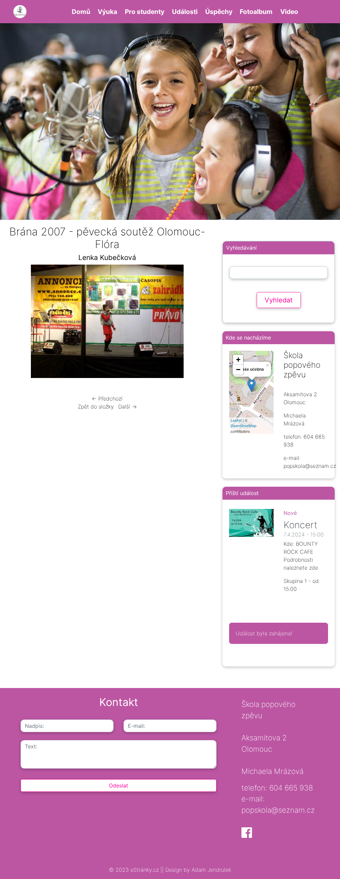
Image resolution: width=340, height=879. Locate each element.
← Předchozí (107, 398)
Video (289, 12)
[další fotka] (198, 323)
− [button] (238, 369)
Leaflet (236, 420)
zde (313, 567)
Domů (81, 12)
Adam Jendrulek (210, 869)
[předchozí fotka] (15, 323)
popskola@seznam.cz (278, 809)
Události (185, 12)
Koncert (300, 525)
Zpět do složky (96, 406)
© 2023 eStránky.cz (134, 869)
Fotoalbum (256, 12)
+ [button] (238, 359)
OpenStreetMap (243, 425)
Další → (127, 406)
